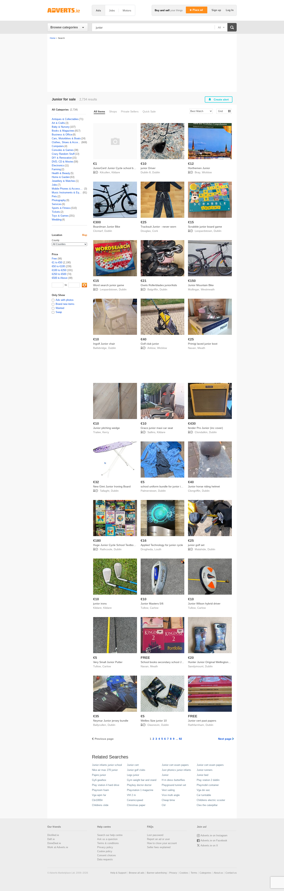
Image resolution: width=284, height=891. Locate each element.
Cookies (183, 872)
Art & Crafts (58, 123)
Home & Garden (61, 177)
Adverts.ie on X (209, 845)
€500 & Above (59, 277)
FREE (145, 658)
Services (57, 204)
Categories (205, 872)
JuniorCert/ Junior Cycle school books (116, 168)
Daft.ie (51, 839)
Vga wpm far (99, 795)
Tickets (56, 211)
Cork (155, 230)
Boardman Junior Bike (106, 226)
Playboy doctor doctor (139, 785)
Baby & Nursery (61, 126)
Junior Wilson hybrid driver (204, 603)
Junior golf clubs (136, 770)
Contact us (231, 872)
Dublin (156, 172)
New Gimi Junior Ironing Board (112, 486)
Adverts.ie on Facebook (214, 840)
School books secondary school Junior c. (165, 662)
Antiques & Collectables (65, 119)
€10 (143, 164)
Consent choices (106, 855)
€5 (143, 482)
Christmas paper (136, 805)
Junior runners (205, 770)
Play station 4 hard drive (105, 785)
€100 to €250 (59, 270)
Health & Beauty (61, 173)
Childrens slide (100, 805)
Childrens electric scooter (211, 800)
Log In (230, 10)
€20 (191, 658)
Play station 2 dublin (208, 780)
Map (84, 235)
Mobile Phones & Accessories (68, 188)
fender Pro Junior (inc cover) (205, 427)
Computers (58, 146)
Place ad (198, 10)
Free (54, 258)
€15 (191, 222)
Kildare (115, 172)
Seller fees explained (158, 847)
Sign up (217, 10)
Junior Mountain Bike (201, 285)
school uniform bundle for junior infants (164, 486)
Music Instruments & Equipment (67, 192)
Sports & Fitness (61, 208)
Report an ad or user (158, 839)
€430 (192, 423)
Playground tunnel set (174, 785)
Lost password (155, 835)
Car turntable (204, 795)
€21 (143, 281)
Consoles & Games (63, 150)
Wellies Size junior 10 (154, 720)
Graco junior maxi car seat (157, 427)
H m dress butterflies (173, 780)
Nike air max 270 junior (105, 770)
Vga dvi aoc (203, 790)
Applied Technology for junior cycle (162, 545)
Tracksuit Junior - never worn (158, 226)
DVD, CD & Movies (62, 161)
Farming (56, 169)
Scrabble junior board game (205, 226)
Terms (194, 872)
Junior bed (202, 775)
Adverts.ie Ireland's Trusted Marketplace (67, 10)
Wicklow (207, 172)
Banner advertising (157, 872)
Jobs (54, 184)
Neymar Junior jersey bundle (110, 720)
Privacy (173, 872)
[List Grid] (222, 111)
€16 (143, 540)
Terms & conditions (108, 843)
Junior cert (133, 764)
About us (218, 872)
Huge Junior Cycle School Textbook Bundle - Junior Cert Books (131, 545)
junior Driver (148, 168)
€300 (97, 222)
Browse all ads (136, 872)
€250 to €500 (59, 274)
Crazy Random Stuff (63, 153)
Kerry (105, 432)
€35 (96, 716)
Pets (54, 196)
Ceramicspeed (135, 800)
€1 (95, 164)
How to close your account (162, 843)
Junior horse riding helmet (204, 486)
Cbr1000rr (97, 800)
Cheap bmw (168, 800)
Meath (201, 347)
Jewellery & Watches (63, 180)
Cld (163, 805)
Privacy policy (105, 847)
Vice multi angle (171, 795)
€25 (143, 222)
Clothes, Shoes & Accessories (66, 142)
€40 (143, 339)
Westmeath (208, 289)
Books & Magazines (63, 130)
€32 (96, 482)
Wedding (56, 219)
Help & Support (118, 872)
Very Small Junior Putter (107, 662)
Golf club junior (150, 343)
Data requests (105, 859)
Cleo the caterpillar (207, 805)
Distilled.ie (53, 835)
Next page (224, 738)
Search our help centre (109, 835)
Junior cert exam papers (175, 764)
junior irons (100, 603)
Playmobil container (208, 785)
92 (180, 738)
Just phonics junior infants (176, 770)
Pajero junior (99, 775)
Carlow (154, 607)
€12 (191, 164)
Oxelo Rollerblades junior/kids (159, 285)
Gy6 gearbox (99, 780)
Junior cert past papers (202, 720)
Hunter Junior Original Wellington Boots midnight (217, 662)
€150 (192, 281)
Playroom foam (100, 790)
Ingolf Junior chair (104, 343)
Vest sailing (168, 790)
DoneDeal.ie (54, 843)
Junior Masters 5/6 (152, 603)
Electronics (58, 165)
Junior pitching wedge (106, 427)
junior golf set (196, 545)
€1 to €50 (57, 262)
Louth (157, 549)
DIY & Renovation (62, 157)
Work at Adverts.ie (57, 847)
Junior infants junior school (107, 764)
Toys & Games (60, 215)
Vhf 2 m (131, 795)
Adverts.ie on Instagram (214, 835)
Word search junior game (108, 285)
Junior (165, 775)
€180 (97, 540)
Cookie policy (104, 851)
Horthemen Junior (199, 168)
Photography (59, 200)
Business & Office (62, 134)
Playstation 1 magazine (140, 790)
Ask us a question (107, 839)
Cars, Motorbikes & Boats (66, 138)
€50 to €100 (58, 266)
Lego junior (133, 775)
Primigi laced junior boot (202, 343)
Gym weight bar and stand (141, 780)
